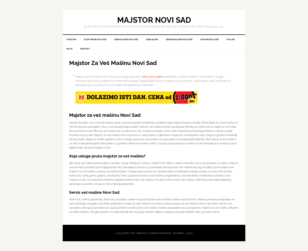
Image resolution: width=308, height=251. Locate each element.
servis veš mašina (152, 76)
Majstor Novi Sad (154, 20)
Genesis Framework (160, 233)
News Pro (141, 233)
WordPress (178, 233)
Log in (189, 233)
